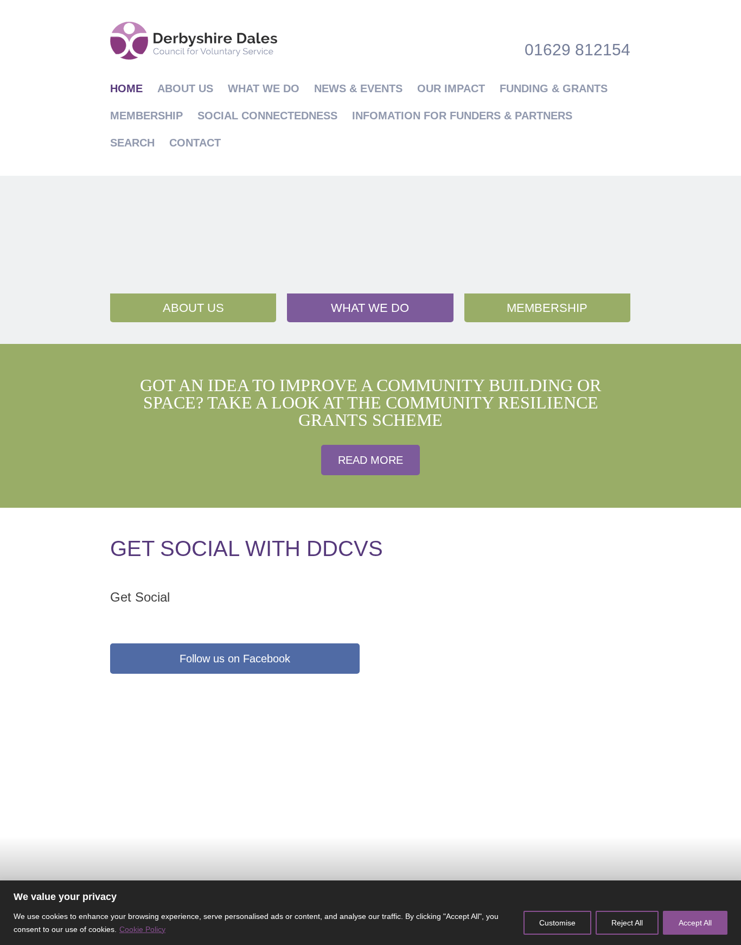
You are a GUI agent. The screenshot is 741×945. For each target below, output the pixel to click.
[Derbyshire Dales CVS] (193, 41)
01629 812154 (577, 50)
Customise (557, 922)
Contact (195, 143)
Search (132, 143)
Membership (146, 116)
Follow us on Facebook (235, 659)
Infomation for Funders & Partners (462, 116)
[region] (370, 912)
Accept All (695, 922)
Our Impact (451, 88)
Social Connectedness (267, 116)
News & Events (358, 88)
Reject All (627, 922)
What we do (263, 88)
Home (126, 88)
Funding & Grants (554, 88)
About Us (185, 88)
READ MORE (370, 460)
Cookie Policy (142, 929)
